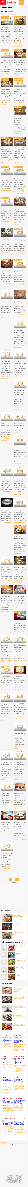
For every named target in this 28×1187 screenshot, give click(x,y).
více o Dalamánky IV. (19, 102)
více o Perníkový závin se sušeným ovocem (18, 461)
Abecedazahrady (19, 1119)
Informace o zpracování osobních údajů (13, 1179)
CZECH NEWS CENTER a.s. (17, 1175)
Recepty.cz (3, 1142)
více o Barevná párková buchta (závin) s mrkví (7, 253)
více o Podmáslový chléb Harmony (5, 868)
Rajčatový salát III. (20, 946)
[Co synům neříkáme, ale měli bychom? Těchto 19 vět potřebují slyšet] (20, 1101)
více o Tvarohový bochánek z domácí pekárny (18, 777)
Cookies (7, 1180)
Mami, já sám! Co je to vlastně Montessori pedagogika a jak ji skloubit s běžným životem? (20, 1047)
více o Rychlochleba (5, 580)
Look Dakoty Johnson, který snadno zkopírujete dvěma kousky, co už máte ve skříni (7, 1089)
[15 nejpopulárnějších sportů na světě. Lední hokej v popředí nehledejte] (8, 1102)
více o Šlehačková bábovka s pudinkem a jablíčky (6, 685)
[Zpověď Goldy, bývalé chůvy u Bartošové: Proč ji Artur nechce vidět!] (20, 1081)
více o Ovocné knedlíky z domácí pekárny (19, 253)
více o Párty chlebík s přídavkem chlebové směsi (20, 345)
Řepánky (18, 953)
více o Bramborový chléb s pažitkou (7, 190)
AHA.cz (4, 1035)
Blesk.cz (17, 1077)
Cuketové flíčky (20, 968)
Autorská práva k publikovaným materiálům (14, 1177)
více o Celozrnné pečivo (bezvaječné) (5, 438)
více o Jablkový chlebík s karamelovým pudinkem (20, 837)
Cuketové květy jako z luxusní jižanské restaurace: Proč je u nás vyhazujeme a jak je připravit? (20, 1131)
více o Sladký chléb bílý (19, 522)
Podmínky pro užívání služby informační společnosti (14, 1178)
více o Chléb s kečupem (6, 831)
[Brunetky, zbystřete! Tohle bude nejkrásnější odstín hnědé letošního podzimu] (20, 1060)
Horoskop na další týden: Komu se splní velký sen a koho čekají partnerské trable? (7, 1129)
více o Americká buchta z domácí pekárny (18, 492)
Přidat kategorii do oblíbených (8, 14)
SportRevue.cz (7, 1098)
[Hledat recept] (21, 2)
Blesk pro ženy (19, 1056)
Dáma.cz (5, 1056)
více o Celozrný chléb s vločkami (20, 430)
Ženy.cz (5, 1077)
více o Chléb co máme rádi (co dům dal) (6, 777)
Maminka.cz (18, 1098)
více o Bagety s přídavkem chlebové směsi (5, 376)
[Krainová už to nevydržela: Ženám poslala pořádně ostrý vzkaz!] (8, 1039)
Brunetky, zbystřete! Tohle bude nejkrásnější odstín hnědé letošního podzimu (19, 1068)
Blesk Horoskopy (7, 1119)
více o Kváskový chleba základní (18, 222)
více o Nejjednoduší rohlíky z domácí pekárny (19, 551)
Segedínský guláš (20, 960)
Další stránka (17, 880)
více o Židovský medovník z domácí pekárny (19, 580)
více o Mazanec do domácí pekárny (19, 284)
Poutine (18, 975)
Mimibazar (17, 1035)
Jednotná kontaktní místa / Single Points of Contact (14, 1181)
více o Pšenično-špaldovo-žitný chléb (20, 660)
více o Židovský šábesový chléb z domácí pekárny (7, 718)
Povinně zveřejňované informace (14, 1182)
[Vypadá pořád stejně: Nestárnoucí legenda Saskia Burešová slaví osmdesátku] (8, 1060)
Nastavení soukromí (14, 1180)
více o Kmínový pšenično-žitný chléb (20, 73)
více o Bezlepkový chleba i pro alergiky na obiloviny (20, 191)
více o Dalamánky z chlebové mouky (6, 160)
